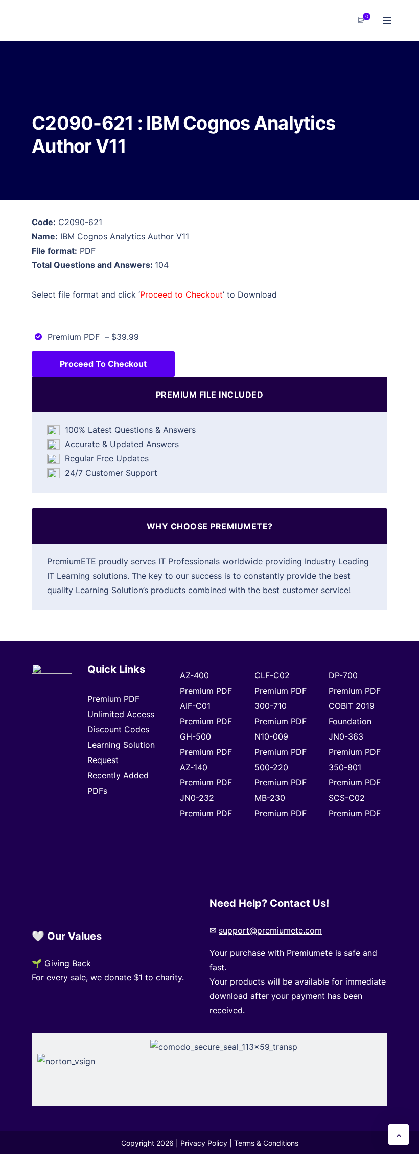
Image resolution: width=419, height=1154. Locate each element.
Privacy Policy (203, 1143)
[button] (398, 1134)
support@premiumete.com (270, 930)
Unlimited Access (120, 714)
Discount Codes (118, 729)
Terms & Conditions (266, 1143)
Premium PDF (113, 699)
